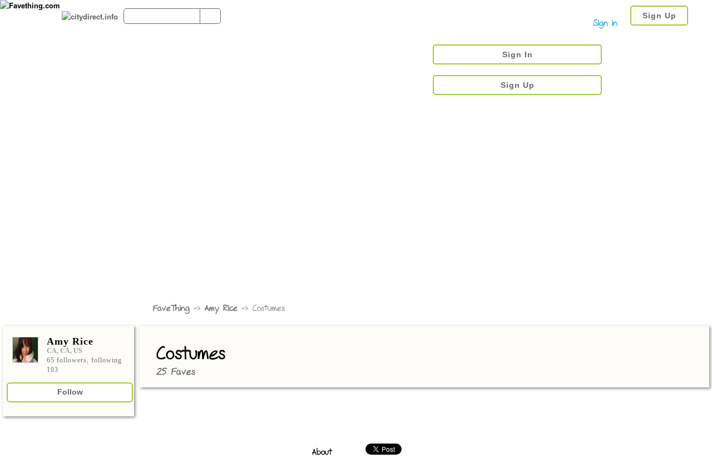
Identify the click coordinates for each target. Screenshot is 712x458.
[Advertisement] (356, 214)
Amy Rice (221, 309)
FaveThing (171, 309)
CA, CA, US (64, 351)
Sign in (605, 23)
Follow (70, 391)
